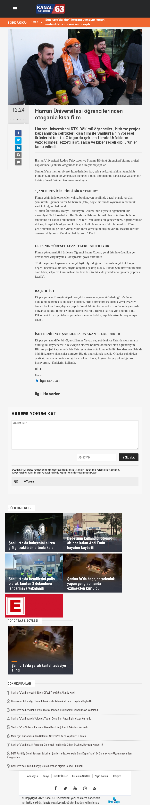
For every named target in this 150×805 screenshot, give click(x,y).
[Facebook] (18, 133)
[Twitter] (18, 140)
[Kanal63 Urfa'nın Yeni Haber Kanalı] (50, 8)
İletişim (117, 776)
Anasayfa (32, 776)
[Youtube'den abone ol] (75, 788)
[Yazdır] (18, 155)
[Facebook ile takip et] (55, 788)
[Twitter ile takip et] (65, 788)
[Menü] (15, 8)
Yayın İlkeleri (101, 776)
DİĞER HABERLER (19, 508)
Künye (46, 776)
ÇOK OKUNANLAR (19, 683)
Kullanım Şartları (81, 776)
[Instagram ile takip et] (85, 788)
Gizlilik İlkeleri (61, 776)
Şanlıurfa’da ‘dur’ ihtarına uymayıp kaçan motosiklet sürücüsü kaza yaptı (74, 22)
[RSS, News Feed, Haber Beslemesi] (94, 788)
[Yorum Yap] (18, 162)
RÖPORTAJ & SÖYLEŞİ (23, 621)
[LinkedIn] (18, 148)
